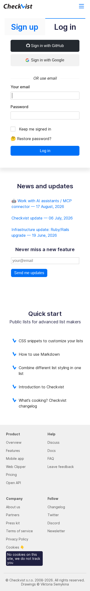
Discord (54, 523)
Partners (12, 515)
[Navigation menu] (80, 6)
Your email (20, 86)
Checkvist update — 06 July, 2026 (42, 218)
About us (13, 507)
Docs (52, 451)
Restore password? (31, 138)
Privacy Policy (17, 539)
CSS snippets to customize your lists (51, 340)
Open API (13, 483)
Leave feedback (61, 467)
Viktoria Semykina (55, 584)
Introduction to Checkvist (41, 386)
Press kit (13, 523)
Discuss (54, 442)
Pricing (11, 475)
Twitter (53, 515)
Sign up (24, 27)
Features (13, 451)
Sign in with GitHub (47, 46)
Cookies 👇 (15, 547)
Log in (45, 151)
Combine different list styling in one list (50, 370)
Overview (13, 442)
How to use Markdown (39, 354)
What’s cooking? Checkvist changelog (42, 403)
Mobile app (15, 458)
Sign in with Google (47, 60)
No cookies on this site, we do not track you (23, 558)
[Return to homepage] (23, 6)
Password (19, 106)
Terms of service (19, 531)
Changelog (56, 507)
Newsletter (56, 531)
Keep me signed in (35, 129)
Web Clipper (16, 467)
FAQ (51, 458)
